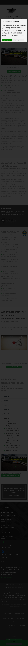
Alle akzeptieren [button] (6, 40)
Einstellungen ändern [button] (18, 40)
